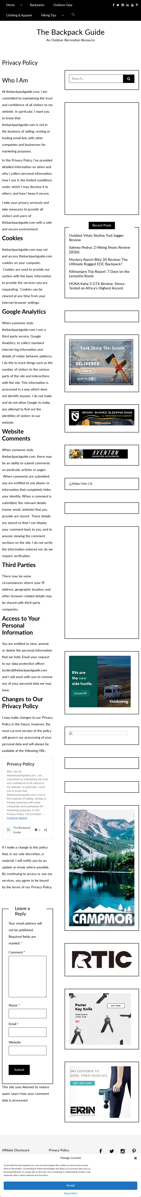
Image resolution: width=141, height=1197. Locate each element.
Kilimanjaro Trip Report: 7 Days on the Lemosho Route (99, 274)
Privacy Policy (70, 1193)
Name (14, 1005)
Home (10, 5)
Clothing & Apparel (19, 15)
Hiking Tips (48, 15)
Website (15, 1042)
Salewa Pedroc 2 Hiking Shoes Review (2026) (99, 250)
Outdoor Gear (63, 5)
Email (14, 1024)
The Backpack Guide (71, 32)
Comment (17, 952)
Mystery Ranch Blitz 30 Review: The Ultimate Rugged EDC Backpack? (98, 262)
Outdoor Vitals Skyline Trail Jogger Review (96, 238)
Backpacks (37, 5)
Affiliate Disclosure (16, 1150)
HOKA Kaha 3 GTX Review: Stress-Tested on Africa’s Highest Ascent (97, 286)
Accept (70, 1185)
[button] (135, 1158)
